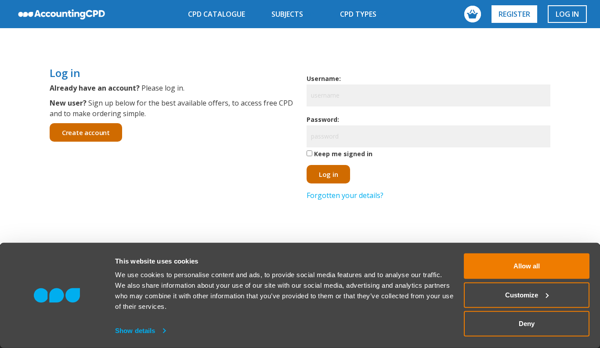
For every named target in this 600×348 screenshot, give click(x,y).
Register (514, 14)
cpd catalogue (216, 14)
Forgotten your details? (345, 195)
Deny (527, 323)
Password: (323, 119)
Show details (135, 330)
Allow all (526, 266)
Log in (567, 14)
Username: (324, 78)
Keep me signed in (343, 154)
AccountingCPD (61, 14)
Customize (521, 294)
